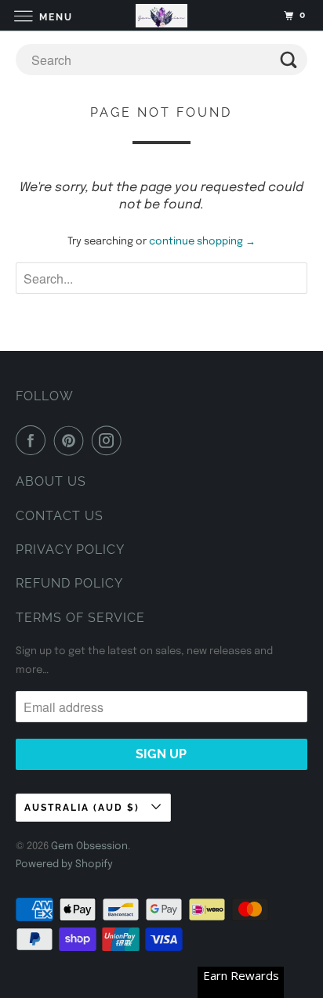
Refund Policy (69, 583)
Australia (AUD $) (83, 807)
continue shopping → (202, 242)
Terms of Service (80, 617)
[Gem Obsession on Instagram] (110, 440)
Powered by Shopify (64, 864)
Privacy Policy (70, 549)
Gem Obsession (89, 846)
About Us (51, 481)
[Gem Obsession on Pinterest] (72, 440)
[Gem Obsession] (161, 15)
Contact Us (59, 515)
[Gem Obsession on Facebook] (34, 440)
